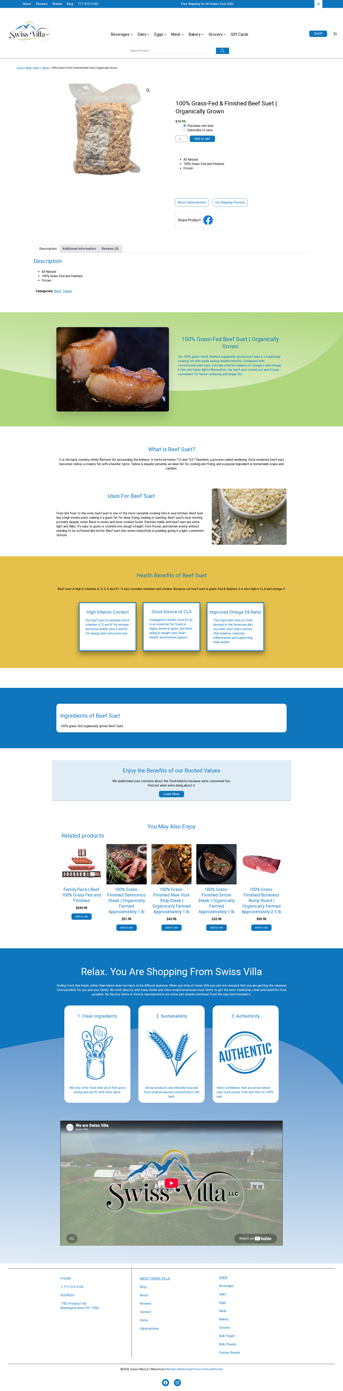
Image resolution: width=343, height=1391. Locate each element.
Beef (36, 67)
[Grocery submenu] (225, 34)
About (144, 1295)
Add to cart (202, 139)
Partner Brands (229, 1352)
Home (20, 67)
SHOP (223, 1277)
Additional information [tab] (79, 249)
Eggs (222, 1302)
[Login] (318, 4)
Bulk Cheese (227, 1344)
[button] (148, 90)
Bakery (224, 1319)
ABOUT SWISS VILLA (155, 1278)
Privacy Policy (201, 1369)
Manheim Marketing (178, 1369)
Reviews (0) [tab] (110, 249)
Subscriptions (149, 1328)
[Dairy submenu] (148, 34)
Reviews (145, 1303)
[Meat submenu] (182, 34)
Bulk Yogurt (227, 1336)
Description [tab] (48, 249)
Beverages (226, 1286)
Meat (29, 67)
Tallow (45, 67)
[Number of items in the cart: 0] (335, 34)
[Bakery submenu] (202, 34)
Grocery (224, 1327)
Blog (143, 1287)
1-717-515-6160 (72, 1287)
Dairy (222, 1294)
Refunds (217, 1369)
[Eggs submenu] (165, 34)
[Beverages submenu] (131, 34)
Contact (145, 1312)
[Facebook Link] (208, 220)
